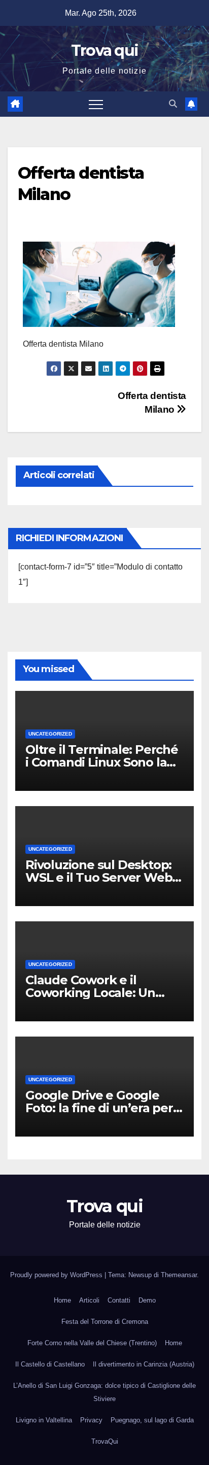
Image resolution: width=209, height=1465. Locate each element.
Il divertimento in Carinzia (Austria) (143, 1364)
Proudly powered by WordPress (57, 1275)
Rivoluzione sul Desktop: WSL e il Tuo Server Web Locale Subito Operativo (98, 877)
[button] (173, 103)
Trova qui (104, 50)
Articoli (89, 1300)
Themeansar (179, 1275)
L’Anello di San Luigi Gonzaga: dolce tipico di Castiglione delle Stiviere (104, 1392)
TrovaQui (104, 1441)
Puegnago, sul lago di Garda (152, 1420)
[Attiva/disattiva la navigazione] (96, 104)
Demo (147, 1300)
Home (62, 1300)
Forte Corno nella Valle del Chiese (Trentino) (92, 1343)
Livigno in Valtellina (44, 1420)
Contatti (119, 1300)
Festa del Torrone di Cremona (104, 1321)
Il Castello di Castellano (50, 1364)
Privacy (91, 1420)
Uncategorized (50, 734)
